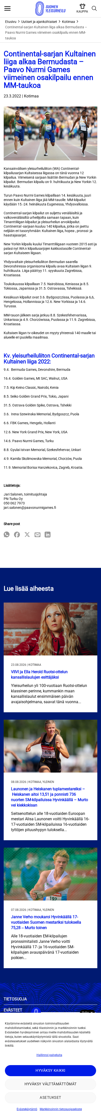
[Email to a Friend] (37, 535)
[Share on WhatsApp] (7, 535)
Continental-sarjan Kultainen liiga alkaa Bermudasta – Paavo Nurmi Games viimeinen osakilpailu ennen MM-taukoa (46, 32)
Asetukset (50, 1097)
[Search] (94, 8)
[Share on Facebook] (17, 535)
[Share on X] (27, 535)
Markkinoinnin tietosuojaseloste (61, 1109)
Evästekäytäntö (27, 1109)
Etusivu (10, 22)
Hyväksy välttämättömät (51, 1084)
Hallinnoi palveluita (49, 1055)
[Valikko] (7, 9)
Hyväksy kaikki (50, 1070)
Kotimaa (68, 22)
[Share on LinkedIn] (47, 535)
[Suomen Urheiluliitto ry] (50, 8)
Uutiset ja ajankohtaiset (39, 22)
